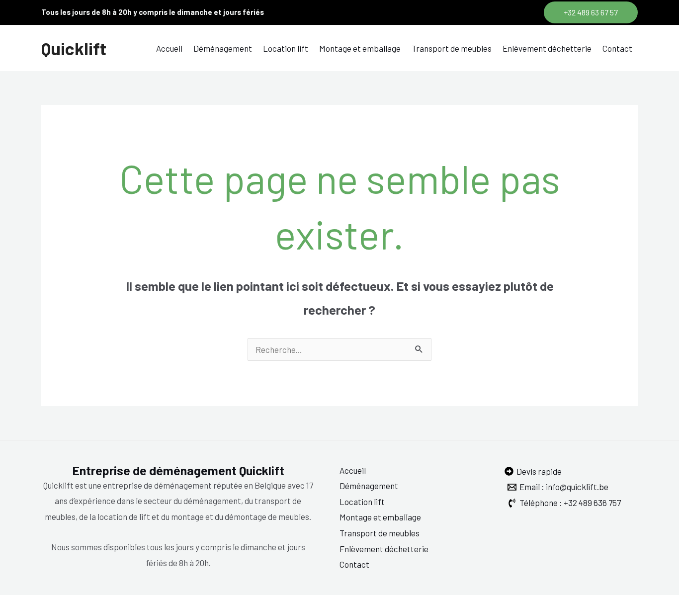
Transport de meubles (452, 48)
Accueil (169, 48)
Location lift (285, 48)
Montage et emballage (360, 48)
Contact (617, 48)
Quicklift (73, 48)
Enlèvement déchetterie (547, 48)
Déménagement (222, 48)
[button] (591, 12)
